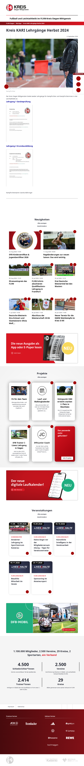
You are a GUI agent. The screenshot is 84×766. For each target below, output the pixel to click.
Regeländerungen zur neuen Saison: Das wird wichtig (56, 255)
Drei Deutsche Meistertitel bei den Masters (63, 284)
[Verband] (78, 90)
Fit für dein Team (19, 399)
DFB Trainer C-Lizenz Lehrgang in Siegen (19, 445)
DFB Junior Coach (42, 442)
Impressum (11, 706)
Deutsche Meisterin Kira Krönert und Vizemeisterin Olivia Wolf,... (18, 319)
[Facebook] (13, 36)
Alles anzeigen (42, 223)
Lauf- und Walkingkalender (42, 400)
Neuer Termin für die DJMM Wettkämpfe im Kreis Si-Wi (65, 318)
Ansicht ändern (42, 226)
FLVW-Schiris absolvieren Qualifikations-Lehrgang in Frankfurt (38, 286)
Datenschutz (21, 706)
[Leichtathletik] (78, 84)
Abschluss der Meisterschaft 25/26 (41, 316)
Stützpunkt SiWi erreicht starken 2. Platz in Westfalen (64, 403)
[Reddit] (24, 36)
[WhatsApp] (7, 36)
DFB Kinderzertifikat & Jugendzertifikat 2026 (19, 255)
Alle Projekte (67, 458)
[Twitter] (18, 36)
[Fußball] (78, 78)
